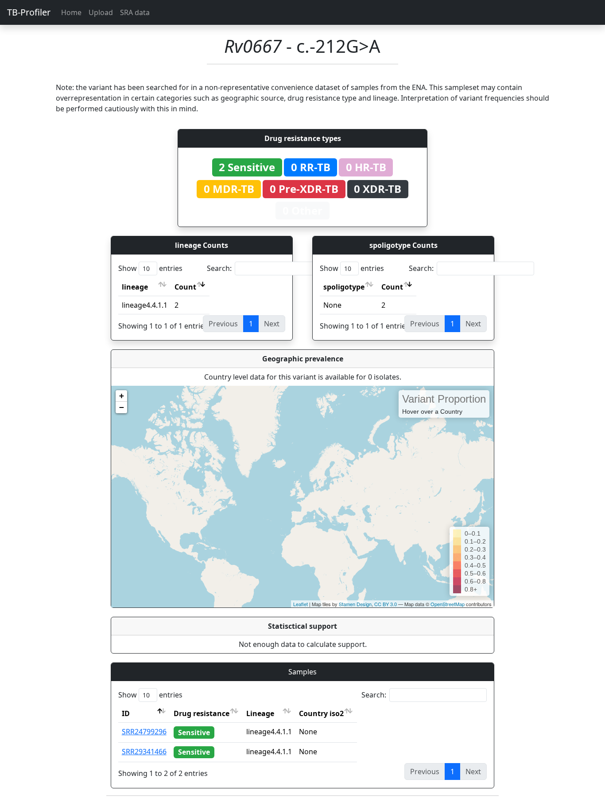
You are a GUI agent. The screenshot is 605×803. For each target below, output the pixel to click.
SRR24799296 (144, 731)
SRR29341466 (144, 751)
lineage (135, 287)
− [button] (121, 407)
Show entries (150, 268)
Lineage (260, 713)
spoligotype (344, 287)
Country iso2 (321, 713)
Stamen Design (355, 603)
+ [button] (121, 395)
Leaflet (300, 603)
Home (71, 12)
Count (185, 287)
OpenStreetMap (447, 603)
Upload (101, 12)
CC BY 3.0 (385, 603)
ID (126, 713)
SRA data (135, 12)
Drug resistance (201, 713)
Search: (219, 268)
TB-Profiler (28, 12)
